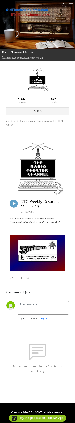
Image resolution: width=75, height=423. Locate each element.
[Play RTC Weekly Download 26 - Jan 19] (14, 204)
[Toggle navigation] (71, 5)
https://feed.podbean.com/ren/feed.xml (24, 57)
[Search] (64, 4)
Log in (43, 318)
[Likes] (11, 278)
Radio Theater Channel (18, 52)
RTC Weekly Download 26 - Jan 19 (40, 204)
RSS (39, 111)
